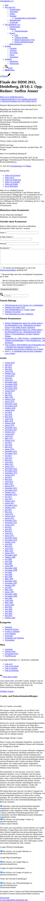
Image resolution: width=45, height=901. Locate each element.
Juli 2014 (8, 477)
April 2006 (9, 600)
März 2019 (9, 397)
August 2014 (10, 475)
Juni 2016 (8, 445)
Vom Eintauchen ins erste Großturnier (19, 314)
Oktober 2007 (10, 585)
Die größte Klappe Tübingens (23, 327)
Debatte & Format (11, 629)
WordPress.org (10, 656)
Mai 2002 (8, 616)
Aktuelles (8, 627)
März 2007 (9, 590)
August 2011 (10, 525)
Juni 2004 (8, 609)
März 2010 (9, 551)
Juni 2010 (8, 544)
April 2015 (9, 462)
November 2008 (11, 570)
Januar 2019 (9, 402)
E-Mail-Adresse (6, 237)
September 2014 (11, 473)
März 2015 (9, 464)
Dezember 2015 (11, 451)
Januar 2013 (9, 503)
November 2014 (11, 471)
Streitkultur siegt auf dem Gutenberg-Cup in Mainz (24, 349)
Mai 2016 (8, 447)
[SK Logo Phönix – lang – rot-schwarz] (7, 1)
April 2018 (9, 419)
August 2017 (10, 434)
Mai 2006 (8, 598)
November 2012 (11, 505)
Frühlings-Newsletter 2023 (15, 307)
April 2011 (9, 533)
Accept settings (6, 900)
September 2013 (11, 494)
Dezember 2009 (11, 555)
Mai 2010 (8, 546)
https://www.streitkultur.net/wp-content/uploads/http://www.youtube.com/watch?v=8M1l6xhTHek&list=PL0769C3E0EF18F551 (18, 99)
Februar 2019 (10, 399)
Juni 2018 (8, 415)
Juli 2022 (8, 367)
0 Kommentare (16, 166)
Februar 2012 (10, 516)
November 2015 (11, 453)
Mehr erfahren (8, 691)
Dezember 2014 (11, 469)
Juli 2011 (8, 527)
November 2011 (11, 523)
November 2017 (11, 430)
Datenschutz (4, 898)
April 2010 (9, 549)
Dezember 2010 (11, 538)
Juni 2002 (8, 613)
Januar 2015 (9, 466)
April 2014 (9, 482)
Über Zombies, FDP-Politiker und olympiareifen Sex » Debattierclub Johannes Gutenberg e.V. (25, 346)
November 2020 (11, 384)
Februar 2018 (10, 423)
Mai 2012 (8, 512)
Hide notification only (20, 900)
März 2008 (9, 579)
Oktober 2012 (10, 507)
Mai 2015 (8, 460)
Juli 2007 (8, 587)
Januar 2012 (9, 518)
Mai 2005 (8, 607)
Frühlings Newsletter (13, 312)
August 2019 (10, 391)
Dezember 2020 (11, 382)
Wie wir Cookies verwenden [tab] (11, 706)
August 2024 (10, 363)
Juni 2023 (8, 365)
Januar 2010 (9, 553)
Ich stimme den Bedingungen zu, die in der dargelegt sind (17, 269)
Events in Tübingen (12, 631)
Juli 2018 (8, 412)
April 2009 (9, 566)
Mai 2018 (8, 417)
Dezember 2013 (11, 488)
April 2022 (9, 371)
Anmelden (9, 649)
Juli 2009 (8, 559)
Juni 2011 (8, 529)
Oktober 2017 (10, 432)
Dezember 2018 (11, 404)
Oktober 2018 (10, 408)
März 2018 (9, 421)
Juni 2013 (8, 499)
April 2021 (9, 380)
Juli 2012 (8, 510)
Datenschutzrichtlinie (8, 270)
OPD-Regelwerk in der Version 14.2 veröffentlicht (24, 305)
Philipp (28, 166)
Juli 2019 (8, 393)
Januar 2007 (9, 592)
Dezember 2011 (11, 520)
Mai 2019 (8, 395)
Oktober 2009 (10, 557)
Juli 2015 (8, 456)
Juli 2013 (8, 497)
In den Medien (10, 634)
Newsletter (9, 636)
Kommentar (5, 248)
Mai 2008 (8, 577)
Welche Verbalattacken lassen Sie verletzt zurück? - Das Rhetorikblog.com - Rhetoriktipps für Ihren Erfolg (24, 325)
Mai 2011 (8, 531)
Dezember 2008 (11, 568)
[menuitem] (25, 5)
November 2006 (11, 596)
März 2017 (9, 438)
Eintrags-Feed (10, 651)
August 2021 (10, 376)
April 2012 (9, 514)
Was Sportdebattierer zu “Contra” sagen (20, 310)
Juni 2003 (8, 611)
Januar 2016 (9, 449)
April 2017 (9, 436)
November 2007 (11, 583)
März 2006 (9, 603)
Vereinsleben (10, 640)
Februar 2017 (10, 440)
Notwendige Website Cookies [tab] (11, 738)
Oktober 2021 (10, 373)
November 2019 (11, 389)
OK (1, 691)
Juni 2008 (8, 574)
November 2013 (11, 490)
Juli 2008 (8, 572)
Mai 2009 (8, 564)
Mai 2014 (8, 479)
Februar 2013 (10, 501)
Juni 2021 (8, 378)
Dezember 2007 (11, 581)
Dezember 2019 (11, 386)
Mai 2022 (8, 369)
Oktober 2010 (10, 542)
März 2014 (9, 484)
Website (3, 244)
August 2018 (10, 410)
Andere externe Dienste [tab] (9, 824)
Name (3, 233)
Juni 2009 (8, 562)
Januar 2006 (9, 605)
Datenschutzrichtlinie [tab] (8, 887)
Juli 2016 (8, 443)
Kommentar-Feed (11, 654)
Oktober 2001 (10, 618)
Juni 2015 (8, 458)
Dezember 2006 (11, 594)
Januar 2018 (9, 425)
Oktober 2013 (10, 492)
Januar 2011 (9, 536)
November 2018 (11, 406)
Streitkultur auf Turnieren (14, 638)
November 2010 (11, 540)
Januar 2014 (9, 486)
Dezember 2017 (11, 427)
